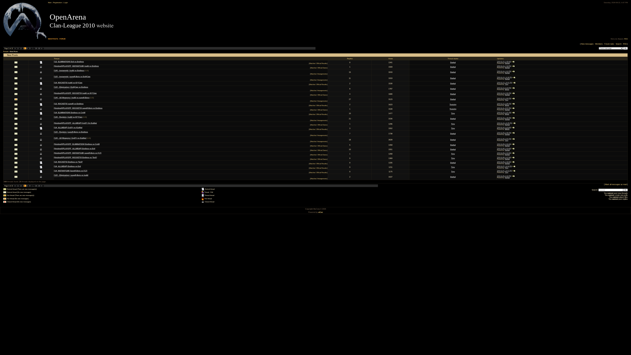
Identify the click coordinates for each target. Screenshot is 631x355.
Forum (5, 51)
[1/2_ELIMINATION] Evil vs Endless (69, 62)
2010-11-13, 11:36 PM (504, 77)
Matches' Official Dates (319, 68)
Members (599, 44)
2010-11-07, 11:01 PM (504, 171)
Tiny (506, 84)
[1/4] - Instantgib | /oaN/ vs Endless (69, 70)
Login (66, 2)
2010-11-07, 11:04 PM (504, 166)
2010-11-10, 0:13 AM (504, 127)
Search (618, 44)
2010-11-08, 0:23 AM (504, 148)
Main (50, 2)
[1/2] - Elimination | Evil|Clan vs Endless (71, 87)
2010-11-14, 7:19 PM (504, 66)
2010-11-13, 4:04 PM (504, 98)
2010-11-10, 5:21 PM (504, 112)
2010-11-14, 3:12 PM (504, 71)
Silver (507, 89)
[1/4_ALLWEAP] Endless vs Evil (67, 166)
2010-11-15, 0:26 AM (504, 61)
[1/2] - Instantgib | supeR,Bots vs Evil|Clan (72, 77)
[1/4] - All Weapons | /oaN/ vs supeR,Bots (71, 98)
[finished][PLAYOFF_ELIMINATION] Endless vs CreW (77, 144)
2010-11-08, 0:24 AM (504, 144)
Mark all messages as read (616, 184)
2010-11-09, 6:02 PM (504, 139)
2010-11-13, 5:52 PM (504, 93)
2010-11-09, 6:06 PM (504, 133)
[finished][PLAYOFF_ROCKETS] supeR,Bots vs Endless (78, 108)
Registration (57, 2)
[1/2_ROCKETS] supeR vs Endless (68, 104)
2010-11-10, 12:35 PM (504, 123)
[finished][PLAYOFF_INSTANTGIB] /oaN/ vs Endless (76, 66)
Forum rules (609, 44)
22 (39, 48)
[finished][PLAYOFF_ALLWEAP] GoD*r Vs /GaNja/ (75, 123)
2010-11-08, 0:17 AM (504, 157)
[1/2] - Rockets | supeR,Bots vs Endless (71, 132)
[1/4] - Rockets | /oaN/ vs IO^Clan (68, 117)
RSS (626, 39)
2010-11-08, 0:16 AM (504, 162)
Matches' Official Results (318, 63)
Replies (350, 58)
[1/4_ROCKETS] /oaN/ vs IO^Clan (68, 83)
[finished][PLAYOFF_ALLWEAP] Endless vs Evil (74, 149)
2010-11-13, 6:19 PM (504, 88)
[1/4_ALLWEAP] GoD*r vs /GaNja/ (68, 128)
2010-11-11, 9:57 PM (504, 108)
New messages (587, 44)
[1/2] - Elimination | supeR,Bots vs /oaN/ (71, 175)
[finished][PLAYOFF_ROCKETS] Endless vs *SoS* (75, 157)
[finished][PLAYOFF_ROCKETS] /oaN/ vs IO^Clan (75, 93)
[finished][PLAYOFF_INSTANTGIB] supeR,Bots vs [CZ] (77, 153)
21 (36, 48)
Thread (56, 58)
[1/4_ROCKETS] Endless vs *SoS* (68, 162)
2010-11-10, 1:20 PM (504, 118)
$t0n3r (507, 129)
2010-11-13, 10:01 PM (504, 82)
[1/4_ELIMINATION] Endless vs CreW (69, 113)
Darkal (453, 62)
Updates (500, 58)
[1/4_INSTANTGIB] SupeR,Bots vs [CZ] (70, 171)
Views (390, 58)
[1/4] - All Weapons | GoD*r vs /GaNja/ (70, 138)
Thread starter (453, 58)
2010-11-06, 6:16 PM (504, 176)
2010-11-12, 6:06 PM (504, 104)
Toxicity (453, 105)
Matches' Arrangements (319, 74)
